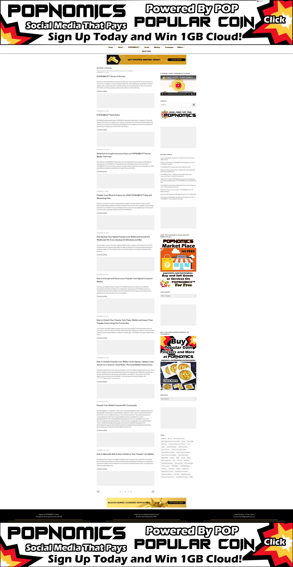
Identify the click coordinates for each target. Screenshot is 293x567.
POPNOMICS (175, 466)
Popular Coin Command (167, 471)
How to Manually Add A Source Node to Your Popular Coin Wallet (125, 454)
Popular (178, 468)
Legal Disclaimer (239, 514)
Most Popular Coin (166, 460)
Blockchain (164, 444)
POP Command (178, 463)
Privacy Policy (249, 514)
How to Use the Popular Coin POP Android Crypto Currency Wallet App (178, 194)
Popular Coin (185, 468)
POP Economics (165, 466)
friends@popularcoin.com (247, 516)
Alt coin (170, 438)
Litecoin (183, 457)
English (261, 1)
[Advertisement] (125, 100)
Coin (188, 444)
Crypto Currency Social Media (168, 455)
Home (111, 47)
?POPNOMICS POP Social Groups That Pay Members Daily (175, 167)
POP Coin (179, 460)
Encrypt (172, 457)
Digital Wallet (164, 457)
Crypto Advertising (171, 446)
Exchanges (169, 47)
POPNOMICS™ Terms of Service (111, 76)
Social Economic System (167, 477)
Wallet (191, 477)
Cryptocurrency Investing (167, 452)
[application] (178, 85)
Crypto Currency (165, 449)
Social (146, 47)
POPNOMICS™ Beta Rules (108, 115)
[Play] (162, 94)
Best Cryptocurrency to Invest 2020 (170, 441)
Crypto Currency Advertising (179, 449)
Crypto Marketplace (183, 455)
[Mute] (192, 94)
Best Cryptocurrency (179, 438)
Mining (189, 457)
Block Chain (146, 51)
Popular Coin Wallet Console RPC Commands (117, 405)
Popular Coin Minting (166, 474)
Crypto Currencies (182, 446)
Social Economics (185, 474)
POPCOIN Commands (167, 463)
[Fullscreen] (194, 94)
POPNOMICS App (184, 466)
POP (174, 460)
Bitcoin (183, 441)
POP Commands (188, 463)
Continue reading (102, 91)
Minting (157, 47)
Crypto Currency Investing (182, 452)
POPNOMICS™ (133, 47)
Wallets (180, 47)
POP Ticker (171, 468)
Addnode (163, 438)
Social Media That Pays (182, 477)
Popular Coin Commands (181, 471)
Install (177, 457)
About (120, 47)
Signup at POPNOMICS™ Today (49, 514)
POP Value (176, 474)
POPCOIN (186, 460)
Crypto (163, 446)
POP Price (164, 468)
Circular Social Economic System (177, 444)
